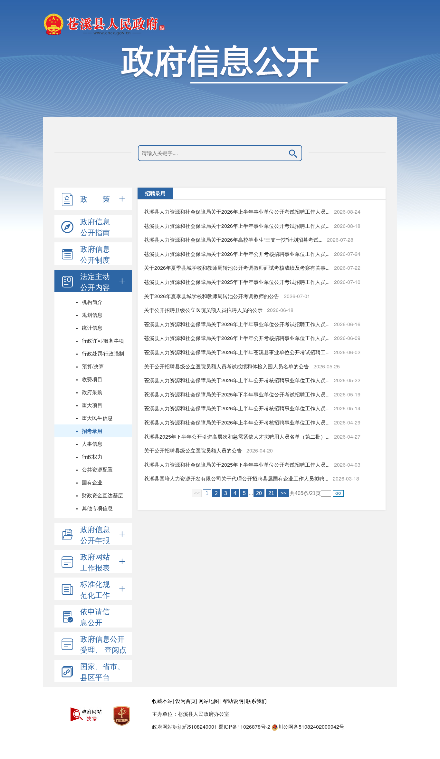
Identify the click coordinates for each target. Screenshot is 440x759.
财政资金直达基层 (102, 495)
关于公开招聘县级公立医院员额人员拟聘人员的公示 (203, 310)
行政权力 (92, 456)
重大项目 (92, 405)
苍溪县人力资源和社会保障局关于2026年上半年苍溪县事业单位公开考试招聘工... (237, 352)
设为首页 (185, 701)
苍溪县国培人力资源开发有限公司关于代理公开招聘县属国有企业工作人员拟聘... (236, 478)
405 (299, 493)
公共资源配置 (97, 469)
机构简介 (92, 302)
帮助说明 (233, 701)
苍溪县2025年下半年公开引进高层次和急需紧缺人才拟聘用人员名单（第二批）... (237, 436)
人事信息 (92, 443)
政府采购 (92, 392)
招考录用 (92, 430)
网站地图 (208, 701)
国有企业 (92, 482)
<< (197, 493)
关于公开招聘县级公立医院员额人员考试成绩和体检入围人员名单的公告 (226, 366)
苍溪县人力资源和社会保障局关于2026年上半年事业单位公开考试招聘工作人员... (237, 211)
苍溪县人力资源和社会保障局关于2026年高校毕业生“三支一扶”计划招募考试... (233, 239)
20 (259, 493)
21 (271, 493)
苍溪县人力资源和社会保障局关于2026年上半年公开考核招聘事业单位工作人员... (237, 254)
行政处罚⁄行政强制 (103, 353)
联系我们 (256, 701)
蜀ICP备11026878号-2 (244, 726)
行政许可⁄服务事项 (103, 340)
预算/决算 (93, 366)
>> (283, 493)
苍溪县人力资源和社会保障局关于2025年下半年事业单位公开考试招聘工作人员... (237, 282)
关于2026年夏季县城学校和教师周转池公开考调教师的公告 (211, 296)
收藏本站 (162, 701)
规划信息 (92, 314)
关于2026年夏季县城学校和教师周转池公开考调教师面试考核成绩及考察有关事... (237, 267)
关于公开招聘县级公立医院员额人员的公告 (193, 450)
